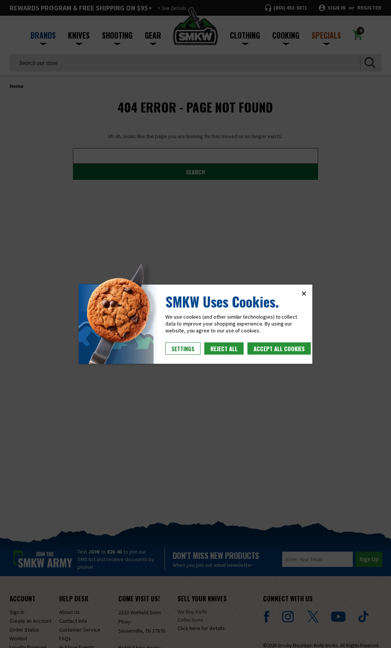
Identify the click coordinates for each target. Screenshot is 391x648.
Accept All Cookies (279, 348)
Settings (182, 348)
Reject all (224, 348)
